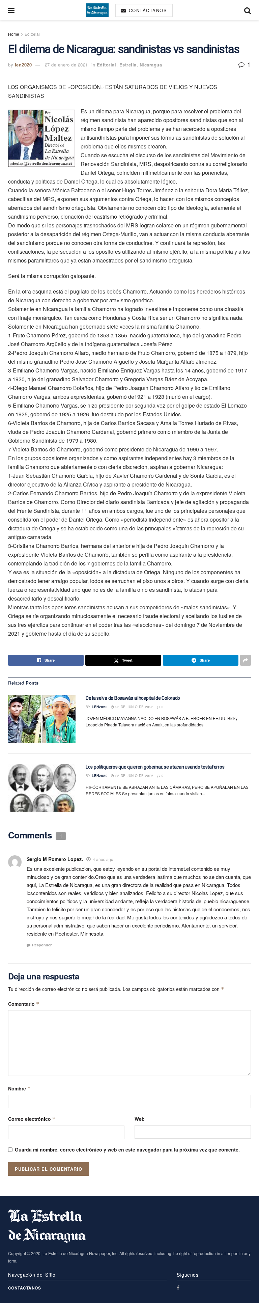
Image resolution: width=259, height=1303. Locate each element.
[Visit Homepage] (97, 10)
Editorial (32, 34)
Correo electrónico (32, 1118)
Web (140, 1118)
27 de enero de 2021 (66, 64)
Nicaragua (151, 64)
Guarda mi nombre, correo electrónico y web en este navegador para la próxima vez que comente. (127, 1149)
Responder (42, 944)
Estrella (128, 64)
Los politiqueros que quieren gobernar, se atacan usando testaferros (155, 767)
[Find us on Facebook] (178, 1288)
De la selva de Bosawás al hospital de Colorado (133, 698)
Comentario (23, 1003)
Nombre (19, 1088)
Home (13, 34)
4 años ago (103, 859)
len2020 (23, 64)
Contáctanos (147, 10)
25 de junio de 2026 (133, 706)
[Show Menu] (11, 10)
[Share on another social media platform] (245, 660)
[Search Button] (247, 10)
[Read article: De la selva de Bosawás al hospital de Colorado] (42, 719)
